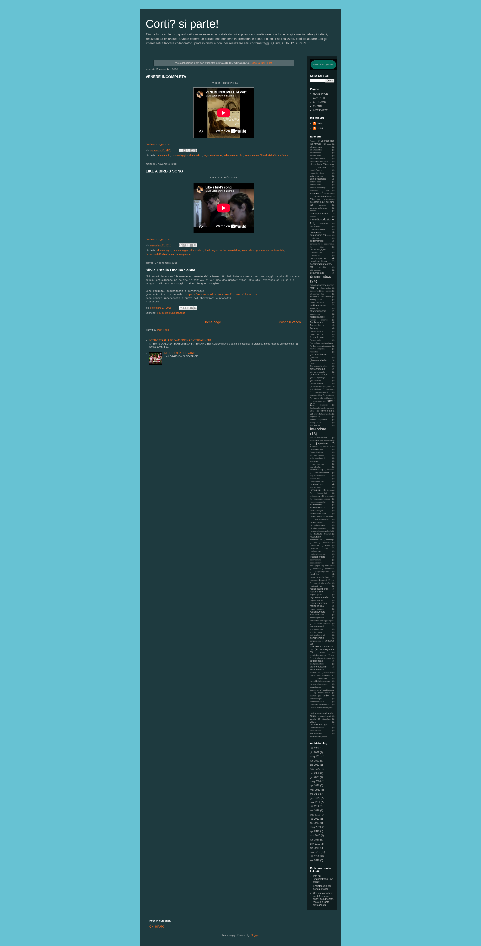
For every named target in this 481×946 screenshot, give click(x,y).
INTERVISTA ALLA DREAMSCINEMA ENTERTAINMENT (180, 340)
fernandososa (317, 337)
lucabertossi (316, 484)
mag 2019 (315, 827)
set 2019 (314, 810)
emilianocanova (318, 305)
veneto (313, 719)
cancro (313, 211)
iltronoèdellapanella (318, 420)
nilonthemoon (316, 540)
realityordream (316, 586)
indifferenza (315, 425)
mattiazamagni (316, 510)
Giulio (320, 123)
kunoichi (326, 446)
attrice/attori (329, 193)
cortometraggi (317, 241)
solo (315, 658)
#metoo (313, 141)
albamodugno (164, 250)
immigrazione (315, 422)
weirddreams (315, 731)
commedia (315, 232)
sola (332, 655)
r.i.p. (332, 580)
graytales (330, 389)
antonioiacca (315, 182)
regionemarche (316, 600)
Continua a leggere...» (157, 144)
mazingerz (330, 516)
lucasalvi (330, 490)
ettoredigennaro (318, 311)
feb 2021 (314, 760)
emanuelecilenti (317, 302)
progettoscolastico (319, 577)
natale (329, 534)
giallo (312, 363)
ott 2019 (314, 806)
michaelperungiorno (318, 525)
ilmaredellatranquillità (323, 414)
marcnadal (329, 496)
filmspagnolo (315, 340)
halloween (317, 401)
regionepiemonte (318, 603)
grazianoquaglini (322, 392)
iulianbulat (314, 441)
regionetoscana (317, 609)
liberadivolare (315, 467)
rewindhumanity (317, 615)
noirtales (326, 542)
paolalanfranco (316, 551)
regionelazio (316, 591)
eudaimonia (315, 314)
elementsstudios (317, 294)
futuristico (314, 352)
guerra (316, 398)
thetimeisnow (324, 693)
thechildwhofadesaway (320, 681)
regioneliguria (316, 595)
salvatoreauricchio (233, 155)
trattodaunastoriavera (319, 704)
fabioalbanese (317, 317)
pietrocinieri (329, 566)
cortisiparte (314, 238)
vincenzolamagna (319, 724)
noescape (330, 540)
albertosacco (315, 153)
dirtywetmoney (316, 270)
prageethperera (322, 571)
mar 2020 (315, 789)
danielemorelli (316, 252)
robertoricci (314, 621)
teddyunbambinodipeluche (321, 675)
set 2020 (314, 773)
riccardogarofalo (317, 618)
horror (330, 400)
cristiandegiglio (180, 155)
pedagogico (315, 566)
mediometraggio (322, 519)
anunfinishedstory (317, 188)
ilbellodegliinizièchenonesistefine (222, 250)
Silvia (320, 128)
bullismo (330, 202)
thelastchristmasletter (319, 684)
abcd (329, 144)
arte (327, 190)
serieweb (329, 640)
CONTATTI (319, 97)
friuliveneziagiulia (317, 349)
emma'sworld (315, 308)
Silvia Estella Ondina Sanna (170, 270)
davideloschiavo (318, 261)
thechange (322, 678)
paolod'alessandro (318, 554)
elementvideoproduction (320, 297)
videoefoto (326, 719)
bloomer (316, 199)
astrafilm (314, 193)
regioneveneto (317, 611)
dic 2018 (314, 848)
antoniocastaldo (318, 179)
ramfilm (328, 583)
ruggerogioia (329, 621)
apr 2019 (314, 831)
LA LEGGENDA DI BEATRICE (180, 353)
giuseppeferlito (316, 383)
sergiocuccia (315, 641)
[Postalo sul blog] (184, 150)
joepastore (321, 443)
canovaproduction (319, 213)
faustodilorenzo (316, 331)
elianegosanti (316, 300)
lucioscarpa (315, 496)
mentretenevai (316, 522)
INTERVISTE (320, 110)
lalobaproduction (317, 455)
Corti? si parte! (182, 23)
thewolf (313, 696)
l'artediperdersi (316, 449)
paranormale (315, 560)
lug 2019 (314, 818)
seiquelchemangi (317, 635)
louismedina (315, 479)
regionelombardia (213, 155)
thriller (326, 695)
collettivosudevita (317, 229)
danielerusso (315, 255)
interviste (318, 429)
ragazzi (317, 583)
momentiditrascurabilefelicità (322, 531)
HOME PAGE (320, 93)
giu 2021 (314, 752)
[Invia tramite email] (181, 150)
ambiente (330, 164)
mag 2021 (315, 756)
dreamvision (326, 288)
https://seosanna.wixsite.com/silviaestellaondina (221, 294)
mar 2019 (315, 835)
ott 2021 (314, 748)
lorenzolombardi (322, 473)
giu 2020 (314, 777)
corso (329, 235)
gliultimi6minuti (316, 386)
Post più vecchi (290, 322)
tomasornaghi (316, 699)
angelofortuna (316, 170)
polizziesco (329, 569)
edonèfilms (327, 291)
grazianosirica (316, 395)
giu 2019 (314, 822)
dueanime (314, 291)
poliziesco (317, 569)
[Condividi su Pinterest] (195, 150)
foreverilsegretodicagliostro (321, 343)
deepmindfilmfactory (321, 264)
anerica (322, 167)
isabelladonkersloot (318, 438)
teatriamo (328, 672)
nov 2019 (315, 802)
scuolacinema (316, 632)
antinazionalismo (317, 173)
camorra (322, 205)
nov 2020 (315, 769)
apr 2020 (314, 785)
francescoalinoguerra (322, 346)
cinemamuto (163, 155)
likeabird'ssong (250, 250)
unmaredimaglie (325, 716)
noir (315, 542)
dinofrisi (322, 267)
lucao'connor (315, 487)
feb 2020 (314, 794)
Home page (212, 322)
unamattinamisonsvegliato (321, 707)
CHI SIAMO (319, 102)
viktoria (313, 722)
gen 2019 (315, 843)
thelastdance (315, 687)
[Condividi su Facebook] (192, 150)
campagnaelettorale (318, 208)
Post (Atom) (163, 329)
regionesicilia (317, 606)
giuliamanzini (315, 381)
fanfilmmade (316, 322)
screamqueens (316, 629)
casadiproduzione (322, 219)
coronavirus (316, 235)
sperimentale (325, 658)
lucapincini (315, 490)
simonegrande (183, 254)
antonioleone (315, 185)
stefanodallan (317, 669)
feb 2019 (314, 839)
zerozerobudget (317, 736)
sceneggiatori (317, 626)
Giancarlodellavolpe (318, 366)
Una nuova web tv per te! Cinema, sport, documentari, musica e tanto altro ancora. (323, 899)
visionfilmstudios (317, 728)
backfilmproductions (324, 196)
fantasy (314, 328)
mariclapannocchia (322, 499)
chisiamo (324, 223)
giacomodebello (318, 360)
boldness (328, 199)
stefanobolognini (318, 666)
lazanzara (314, 461)
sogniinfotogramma (318, 655)
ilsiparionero (315, 417)
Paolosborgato (317, 557)
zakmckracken (316, 733)
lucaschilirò (322, 493)
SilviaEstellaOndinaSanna (274, 155)
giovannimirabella (317, 372)
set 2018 (314, 860)
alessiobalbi (316, 164)
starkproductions (317, 664)
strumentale (315, 672)
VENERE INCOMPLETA (166, 77)
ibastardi (323, 405)
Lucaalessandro (317, 481)
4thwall (317, 143)
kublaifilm (314, 446)
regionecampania (319, 589)
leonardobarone (317, 464)
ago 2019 (315, 814)
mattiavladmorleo (317, 508)
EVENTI (317, 106)
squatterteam (316, 661)
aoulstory (314, 190)
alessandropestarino (319, 161)
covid (322, 247)
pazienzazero (316, 563)
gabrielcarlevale (318, 354)
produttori (315, 574)
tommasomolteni (317, 702)
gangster (314, 357)
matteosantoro (316, 505)
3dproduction (327, 141)
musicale (264, 250)
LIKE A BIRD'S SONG (164, 171)
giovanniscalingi (318, 374)
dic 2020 (314, 764)
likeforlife (330, 470)
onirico (327, 545)
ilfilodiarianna (327, 410)
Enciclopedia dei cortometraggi (322, 887)
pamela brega (319, 548)
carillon (313, 217)
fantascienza (317, 325)
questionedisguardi (318, 580)
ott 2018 (314, 856)
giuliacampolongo (317, 378)
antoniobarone (316, 176)
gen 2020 (315, 798)
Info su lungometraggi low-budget (323, 879)
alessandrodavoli (317, 158)
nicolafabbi (315, 536)
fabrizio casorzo (319, 320)
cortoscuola (315, 244)
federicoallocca (316, 334)
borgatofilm (315, 202)
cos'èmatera (329, 244)
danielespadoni (318, 258)
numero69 (314, 545)
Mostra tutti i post (262, 62)
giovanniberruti (317, 369)
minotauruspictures (318, 528)
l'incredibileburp (316, 452)
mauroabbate (316, 516)
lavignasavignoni (317, 458)
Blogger (254, 935)
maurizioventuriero (318, 513)
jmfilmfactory (329, 441)
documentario (317, 273)
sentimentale (252, 155)
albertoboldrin (316, 150)
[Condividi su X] (188, 150)
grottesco (330, 395)
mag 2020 (315, 781)
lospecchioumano (317, 476)
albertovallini (315, 156)
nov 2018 (315, 852)
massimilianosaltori (318, 502)
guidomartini (329, 398)
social (322, 652)
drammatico (195, 155)
